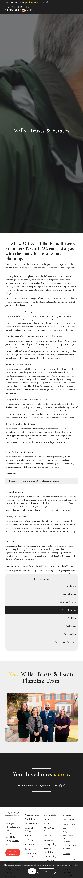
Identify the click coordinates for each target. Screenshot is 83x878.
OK (32, 871)
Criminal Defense (68, 602)
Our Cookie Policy (46, 871)
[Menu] (75, 10)
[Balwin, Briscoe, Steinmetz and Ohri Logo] (19, 9)
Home (46, 819)
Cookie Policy (50, 856)
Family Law (71, 586)
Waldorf (66, 853)
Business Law (70, 634)
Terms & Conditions (49, 850)
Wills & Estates (69, 610)
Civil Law (71, 618)
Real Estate (71, 626)
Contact (47, 835)
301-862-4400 (32, 2)
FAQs (46, 823)
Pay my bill (44, 2)
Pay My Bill (49, 860)
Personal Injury (69, 594)
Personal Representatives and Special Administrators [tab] (34, 480)
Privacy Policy (50, 844)
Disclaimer (48, 840)
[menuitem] (75, 10)
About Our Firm (49, 829)
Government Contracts (65, 642)
